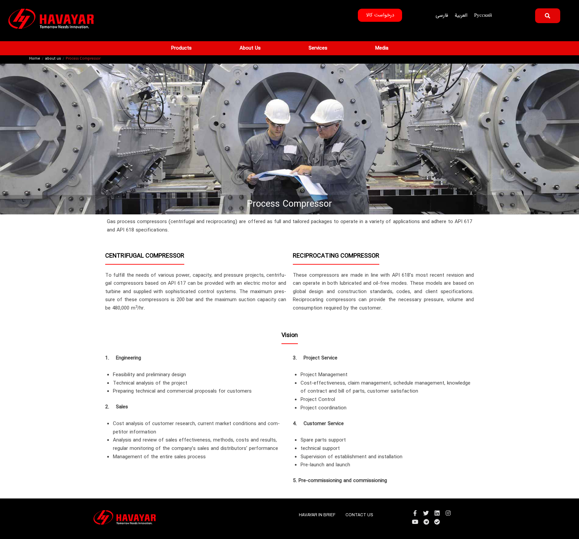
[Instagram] (448, 513)
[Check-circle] (437, 522)
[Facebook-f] (415, 513)
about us (53, 59)
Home (34, 59)
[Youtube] (415, 522)
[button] (185, 48)
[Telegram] (426, 522)
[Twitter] (426, 513)
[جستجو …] (547, 15)
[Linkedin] (437, 513)
